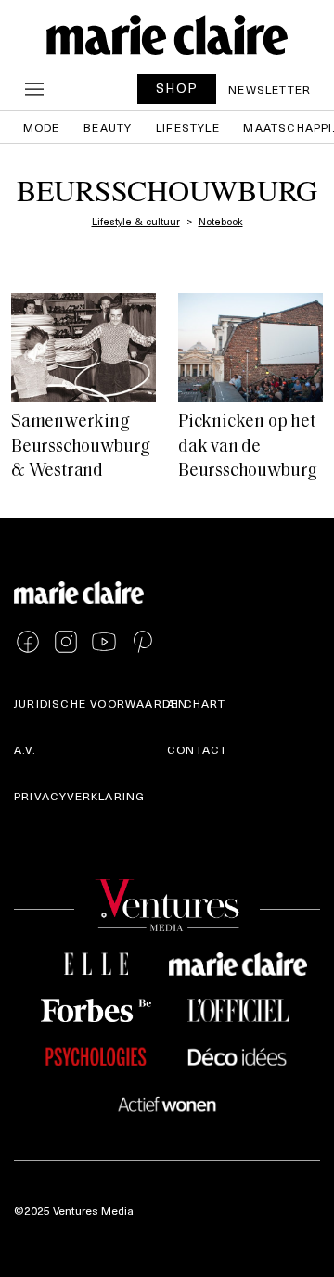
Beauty (108, 127)
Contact (197, 749)
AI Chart (196, 703)
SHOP (177, 87)
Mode (41, 127)
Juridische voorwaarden (100, 703)
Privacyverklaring (79, 795)
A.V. (25, 749)
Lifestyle (188, 127)
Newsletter (269, 89)
